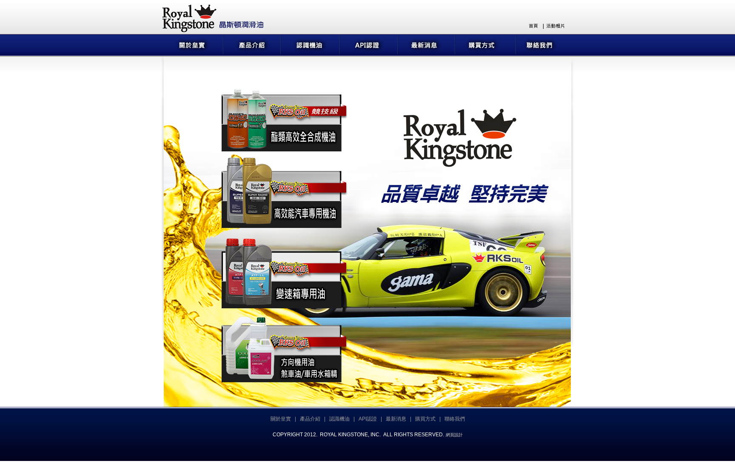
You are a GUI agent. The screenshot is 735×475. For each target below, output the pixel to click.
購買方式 (425, 419)
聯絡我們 (454, 419)
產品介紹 (310, 419)
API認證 (368, 419)
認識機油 (339, 419)
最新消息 (396, 419)
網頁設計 (454, 434)
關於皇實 (281, 419)
